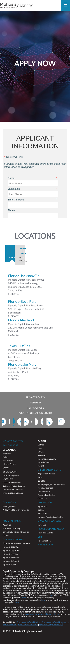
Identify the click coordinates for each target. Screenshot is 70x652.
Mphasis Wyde (9, 564)
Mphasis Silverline (11, 557)
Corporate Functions (12, 482)
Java (40, 448)
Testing (41, 466)
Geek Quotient (9, 506)
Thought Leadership (46, 495)
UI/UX (41, 451)
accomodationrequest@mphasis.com (42, 614)
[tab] (10, 253)
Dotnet (41, 444)
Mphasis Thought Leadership (50, 517)
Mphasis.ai (42, 506)
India (5, 457)
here (51, 595)
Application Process (46, 473)
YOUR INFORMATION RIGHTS (35, 412)
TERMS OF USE (35, 407)
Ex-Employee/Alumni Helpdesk (51, 484)
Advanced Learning (11, 528)
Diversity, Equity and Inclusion (16, 532)
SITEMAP (35, 402)
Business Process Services (14, 486)
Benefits (41, 481)
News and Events (45, 532)
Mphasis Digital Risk (11, 550)
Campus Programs (11, 475)
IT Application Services (13, 493)
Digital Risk (8, 478)
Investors (42, 525)
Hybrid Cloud (44, 462)
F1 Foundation (44, 541)
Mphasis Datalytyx (11, 547)
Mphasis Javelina (10, 554)
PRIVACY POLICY (35, 397)
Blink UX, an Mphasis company (16, 543)
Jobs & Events (44, 491)
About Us (7, 525)
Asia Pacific (8, 460)
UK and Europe (9, 464)
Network (41, 455)
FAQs (40, 477)
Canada (6, 467)
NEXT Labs (42, 513)
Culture (6, 535)
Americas (7, 453)
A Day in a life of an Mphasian (16, 510)
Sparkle (41, 510)
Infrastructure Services (13, 489)
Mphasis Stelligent (11, 561)
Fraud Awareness (45, 488)
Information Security (47, 459)
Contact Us (42, 498)
